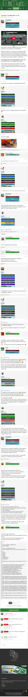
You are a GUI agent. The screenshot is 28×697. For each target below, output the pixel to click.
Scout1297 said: (5, 357)
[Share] (25, 29)
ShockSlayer (4, 17)
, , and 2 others (11, 149)
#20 (26, 531)
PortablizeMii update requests (16, 618)
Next (14, 602)
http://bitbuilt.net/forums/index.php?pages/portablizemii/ (13, 190)
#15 (26, 387)
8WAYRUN (20, 693)
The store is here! (8, 613)
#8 (26, 227)
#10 (26, 256)
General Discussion (12, 614)
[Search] (26, 8)
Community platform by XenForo (14, 692)
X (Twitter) (3, 685)
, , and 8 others (11, 70)
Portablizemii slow (12, 637)
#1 (26, 29)
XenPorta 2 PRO (9, 693)
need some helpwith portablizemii (17, 631)
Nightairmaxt (6, 627)
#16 (26, 426)
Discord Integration (9, 694)
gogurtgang (6, 632)
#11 (26, 288)
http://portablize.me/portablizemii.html (9, 161)
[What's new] (23, 8)
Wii (9, 620)
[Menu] (1, 8)
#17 (26, 446)
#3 (26, 108)
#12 (26, 319)
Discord (3, 683)
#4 (26, 134)
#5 (26, 158)
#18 (26, 468)
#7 (26, 203)
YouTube (3, 686)
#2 (26, 81)
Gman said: (4, 322)
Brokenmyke (6, 638)
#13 (26, 337)
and (6, 294)
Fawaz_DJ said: (5, 504)
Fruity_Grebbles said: (6, 229)
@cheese (3, 66)
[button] (21, 8)
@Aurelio (22, 65)
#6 (26, 188)
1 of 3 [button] (10, 602)
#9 (26, 242)
